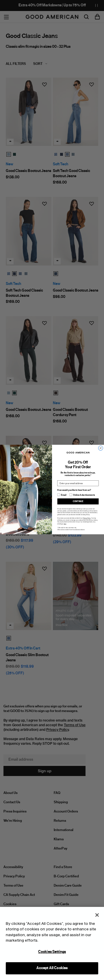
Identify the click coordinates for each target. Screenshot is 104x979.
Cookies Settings (52, 951)
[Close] (97, 915)
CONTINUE (78, 501)
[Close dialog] (100, 448)
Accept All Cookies (52, 968)
